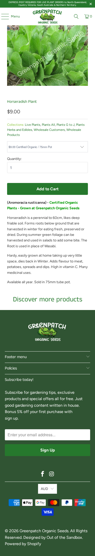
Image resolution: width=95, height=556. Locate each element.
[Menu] (2, 16)
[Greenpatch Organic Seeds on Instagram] (52, 474)
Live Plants (32, 125)
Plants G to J (65, 125)
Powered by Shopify (23, 543)
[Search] (76, 16)
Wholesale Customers (49, 130)
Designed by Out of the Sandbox (52, 537)
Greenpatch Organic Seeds (44, 530)
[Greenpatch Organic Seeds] (47, 16)
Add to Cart (47, 189)
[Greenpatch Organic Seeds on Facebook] (43, 474)
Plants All (48, 125)
